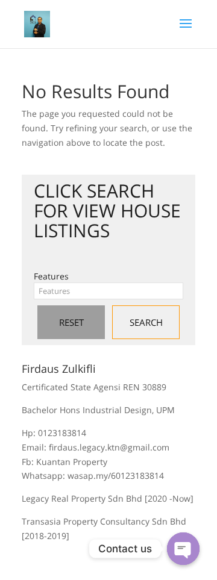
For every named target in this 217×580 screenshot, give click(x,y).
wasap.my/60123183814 (116, 475)
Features (51, 276)
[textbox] (108, 290)
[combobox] (108, 290)
